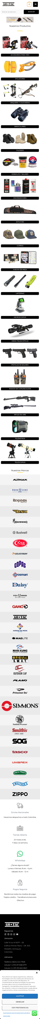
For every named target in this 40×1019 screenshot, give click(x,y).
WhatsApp (20, 860)
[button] (37, 973)
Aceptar (20, 996)
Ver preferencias (20, 1008)
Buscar (31, 12)
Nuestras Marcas (20, 470)
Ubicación (8, 938)
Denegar (20, 1002)
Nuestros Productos (20, 26)
